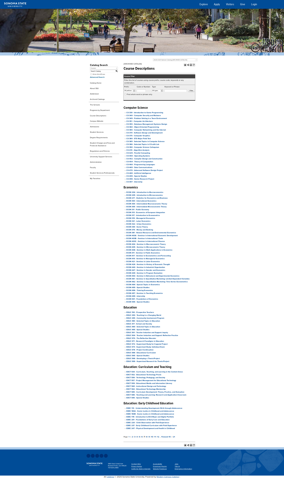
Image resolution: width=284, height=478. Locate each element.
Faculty (93, 167)
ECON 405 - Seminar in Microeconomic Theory (145, 247)
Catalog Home (95, 83)
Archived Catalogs (97, 99)
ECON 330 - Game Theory (137, 227)
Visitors (230, 4)
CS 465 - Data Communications (139, 167)
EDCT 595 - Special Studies (137, 398)
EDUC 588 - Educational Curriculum (141, 353)
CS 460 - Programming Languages (140, 164)
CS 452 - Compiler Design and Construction (144, 159)
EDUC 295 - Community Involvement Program (145, 318)
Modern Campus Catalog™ (168, 477)
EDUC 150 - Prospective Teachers (140, 312)
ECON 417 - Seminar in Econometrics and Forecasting (148, 256)
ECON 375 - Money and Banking (139, 230)
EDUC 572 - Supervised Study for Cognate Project (147, 344)
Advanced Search (97, 77)
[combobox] (175, 59)
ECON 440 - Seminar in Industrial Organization (145, 267)
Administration (96, 162)
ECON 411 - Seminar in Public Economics (143, 253)
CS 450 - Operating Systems (138, 156)
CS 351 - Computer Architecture (139, 121)
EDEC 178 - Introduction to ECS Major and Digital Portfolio (150, 417)
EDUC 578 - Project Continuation (139, 350)
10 (152, 437)
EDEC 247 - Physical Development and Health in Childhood (150, 428)
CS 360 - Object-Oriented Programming (142, 127)
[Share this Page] (188, 65)
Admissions (94, 127)
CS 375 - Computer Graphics (138, 136)
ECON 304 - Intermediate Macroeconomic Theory (146, 204)
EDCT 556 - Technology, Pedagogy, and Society (145, 377)
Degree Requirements (99, 137)
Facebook (88, 456)
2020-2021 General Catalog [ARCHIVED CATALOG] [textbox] (170, 60)
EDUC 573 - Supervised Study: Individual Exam (145, 347)
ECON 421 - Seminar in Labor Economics (143, 261)
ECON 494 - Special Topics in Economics (143, 284)
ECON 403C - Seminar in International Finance (145, 241)
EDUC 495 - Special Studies (137, 330)
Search (267, 5)
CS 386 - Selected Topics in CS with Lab (142, 144)
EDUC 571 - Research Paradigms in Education (145, 341)
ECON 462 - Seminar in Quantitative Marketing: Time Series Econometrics (157, 282)
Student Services (97, 132)
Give (242, 4)
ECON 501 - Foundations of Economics (142, 299)
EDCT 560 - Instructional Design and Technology (146, 386)
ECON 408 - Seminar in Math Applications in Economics (149, 250)
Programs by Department (100, 110)
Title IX (177, 466)
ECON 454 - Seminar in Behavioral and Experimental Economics (152, 276)
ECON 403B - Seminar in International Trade (144, 238)
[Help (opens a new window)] (194, 65)
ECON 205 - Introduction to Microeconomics (144, 195)
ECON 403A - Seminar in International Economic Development (152, 235)
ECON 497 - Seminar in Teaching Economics (144, 293)
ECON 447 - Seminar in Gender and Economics (145, 270)
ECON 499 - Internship (135, 296)
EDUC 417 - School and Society (139, 324)
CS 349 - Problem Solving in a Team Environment (146, 118)
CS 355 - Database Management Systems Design (146, 124)
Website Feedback (160, 469)
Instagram (97, 456)
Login (254, 4)
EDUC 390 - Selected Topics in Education (143, 321)
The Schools (95, 105)
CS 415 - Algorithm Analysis (137, 150)
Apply (217, 4)
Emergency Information (183, 469)
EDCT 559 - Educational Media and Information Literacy (149, 383)
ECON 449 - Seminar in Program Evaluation (144, 273)
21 (174, 437)
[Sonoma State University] (15, 8)
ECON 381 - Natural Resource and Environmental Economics (151, 233)
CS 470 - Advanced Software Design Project (144, 170)
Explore (204, 4)
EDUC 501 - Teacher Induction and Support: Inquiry (147, 332)
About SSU (94, 88)
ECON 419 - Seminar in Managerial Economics (145, 259)
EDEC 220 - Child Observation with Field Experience (147, 423)
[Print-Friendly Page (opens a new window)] (191, 65)
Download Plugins (160, 466)
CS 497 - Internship (134, 182)
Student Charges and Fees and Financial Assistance (102, 144)
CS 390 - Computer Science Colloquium (142, 147)
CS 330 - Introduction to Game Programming (144, 113)
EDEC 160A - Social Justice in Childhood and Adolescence (150, 411)
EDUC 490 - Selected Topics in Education (143, 327)
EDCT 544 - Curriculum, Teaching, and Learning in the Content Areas (154, 372)
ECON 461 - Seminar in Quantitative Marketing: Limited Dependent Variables (158, 279)
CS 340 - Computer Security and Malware (143, 115)
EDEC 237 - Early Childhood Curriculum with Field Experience (151, 425)
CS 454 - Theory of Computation (139, 162)
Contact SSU (136, 464)
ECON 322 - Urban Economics (138, 224)
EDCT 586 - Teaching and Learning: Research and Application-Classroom (156, 395)
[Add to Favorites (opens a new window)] (185, 65)
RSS (106, 456)
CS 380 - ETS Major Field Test (138, 138)
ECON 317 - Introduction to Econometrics (143, 215)
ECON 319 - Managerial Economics (140, 218)
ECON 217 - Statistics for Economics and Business (147, 198)
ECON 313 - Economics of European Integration (145, 212)
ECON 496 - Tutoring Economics (139, 290)
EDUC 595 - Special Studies (137, 356)
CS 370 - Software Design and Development (144, 133)
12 (158, 437)
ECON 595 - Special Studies (138, 302)
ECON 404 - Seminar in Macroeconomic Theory (146, 244)
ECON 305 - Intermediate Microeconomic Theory (146, 207)
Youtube (101, 456)
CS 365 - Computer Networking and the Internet (146, 130)
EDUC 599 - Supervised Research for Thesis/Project (147, 361)
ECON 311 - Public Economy (137, 209)
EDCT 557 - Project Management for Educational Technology (151, 380)
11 (155, 437)
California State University (140, 469)
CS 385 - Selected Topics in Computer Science (145, 141)
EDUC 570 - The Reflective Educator (141, 338)
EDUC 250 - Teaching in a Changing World (143, 315)
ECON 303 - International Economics (141, 201)
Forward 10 (166, 437)
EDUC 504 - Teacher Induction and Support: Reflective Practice (152, 335)
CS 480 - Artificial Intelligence (138, 173)
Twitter (93, 456)
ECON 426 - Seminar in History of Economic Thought (148, 264)
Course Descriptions (98, 116)
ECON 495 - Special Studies (138, 287)
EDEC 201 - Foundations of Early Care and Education (148, 420)
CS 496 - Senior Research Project (140, 179)
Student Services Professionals (102, 173)
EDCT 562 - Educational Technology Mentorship (146, 389)
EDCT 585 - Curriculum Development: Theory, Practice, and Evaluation (155, 392)
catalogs (110, 477)
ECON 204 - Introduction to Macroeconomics (144, 192)
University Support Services (101, 157)
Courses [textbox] (93, 68)
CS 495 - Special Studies (136, 176)
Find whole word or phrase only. (139, 94)
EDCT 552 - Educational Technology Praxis (143, 375)
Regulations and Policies (100, 151)
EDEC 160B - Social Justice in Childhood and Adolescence (150, 414)
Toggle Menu (279, 4)
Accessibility (157, 464)
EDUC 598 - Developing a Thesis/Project (143, 358)
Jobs (176, 464)
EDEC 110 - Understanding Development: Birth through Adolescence (154, 408)
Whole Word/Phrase (99, 74)
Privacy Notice (136, 466)
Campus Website (96, 121)
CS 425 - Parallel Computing (138, 153)
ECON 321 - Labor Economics (138, 221)
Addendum (94, 94)
